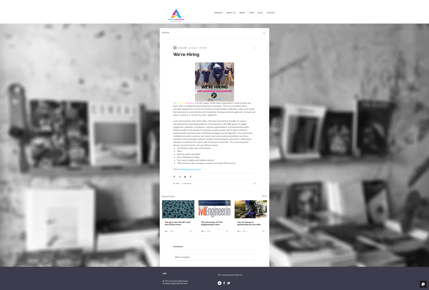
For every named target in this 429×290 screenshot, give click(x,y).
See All (264, 196)
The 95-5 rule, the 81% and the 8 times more (177, 223)
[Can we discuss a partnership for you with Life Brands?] (251, 209)
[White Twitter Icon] (229, 283)
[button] (264, 32)
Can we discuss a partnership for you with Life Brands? (248, 223)
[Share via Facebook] (174, 177)
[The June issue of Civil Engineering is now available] (214, 209)
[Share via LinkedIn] (185, 177)
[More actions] (254, 47)
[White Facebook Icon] (224, 283)
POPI (165, 273)
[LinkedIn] (219, 283)
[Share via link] (191, 177)
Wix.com (183, 283)
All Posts (165, 32)
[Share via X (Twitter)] (180, 177)
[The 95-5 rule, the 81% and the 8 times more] (178, 209)
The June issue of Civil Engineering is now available (212, 223)
